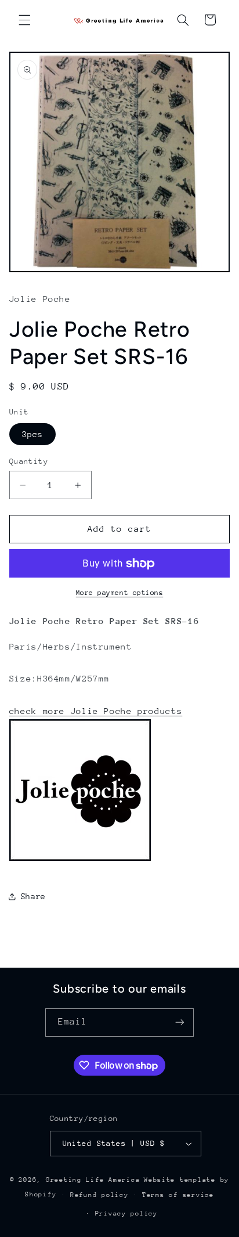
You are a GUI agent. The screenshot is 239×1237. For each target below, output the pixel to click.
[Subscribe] (179, 1022)
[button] (24, 19)
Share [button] (33, 896)
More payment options (120, 593)
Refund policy (99, 1195)
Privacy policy (126, 1213)
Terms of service (178, 1195)
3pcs (32, 434)
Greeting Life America (93, 1180)
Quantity (28, 461)
